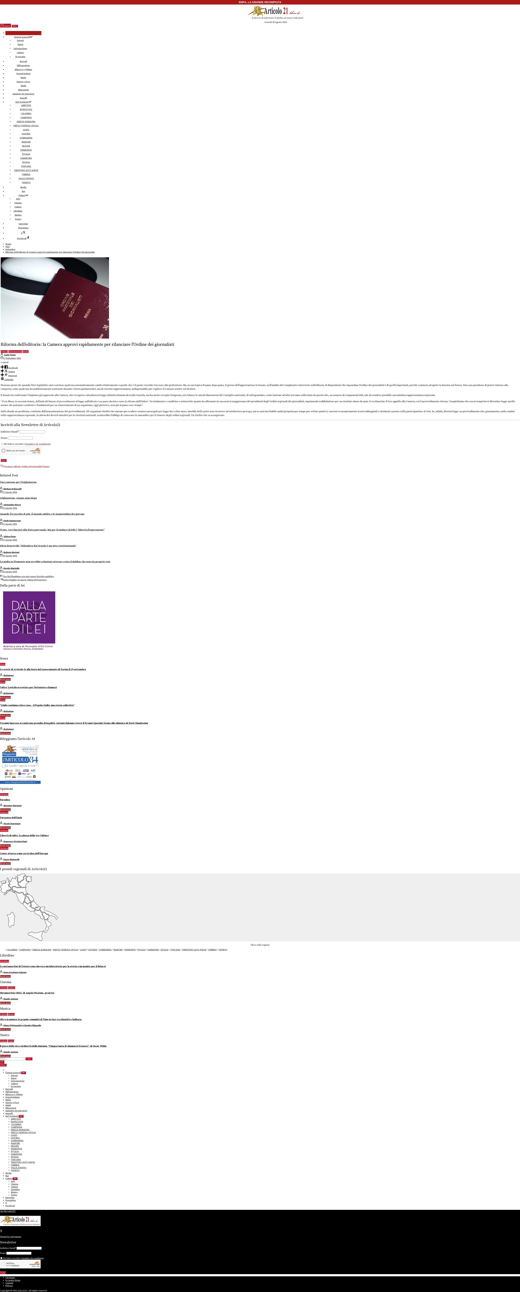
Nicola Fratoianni (11, 823)
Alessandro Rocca (12, 504)
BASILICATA (26, 109)
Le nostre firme (12, 1280)
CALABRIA (26, 113)
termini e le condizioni (38, 444)
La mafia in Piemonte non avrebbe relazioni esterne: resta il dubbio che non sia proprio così (55, 561)
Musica (18, 215)
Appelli (23, 98)
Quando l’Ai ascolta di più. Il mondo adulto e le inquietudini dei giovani (42, 514)
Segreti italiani (23, 73)
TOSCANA (26, 166)
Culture (20, 52)
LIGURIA (26, 134)
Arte (18, 198)
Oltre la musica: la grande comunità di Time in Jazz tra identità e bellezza (41, 1019)
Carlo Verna (9, 355)
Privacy (9, 1285)
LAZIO (26, 129)
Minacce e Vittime (23, 69)
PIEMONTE (26, 150)
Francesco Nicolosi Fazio (15, 841)
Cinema (18, 203)
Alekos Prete (9, 536)
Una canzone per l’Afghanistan (18, 482)
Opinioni (4, 794)
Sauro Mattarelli (11, 859)
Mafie (23, 77)
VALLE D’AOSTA (26, 178)
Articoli (4, 351)
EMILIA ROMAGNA (26, 121)
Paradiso (5, 799)
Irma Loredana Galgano (14, 972)
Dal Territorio (22, 102)
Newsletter (23, 228)
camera (9, 466)
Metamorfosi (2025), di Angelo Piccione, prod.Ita (27, 993)
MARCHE (26, 142)
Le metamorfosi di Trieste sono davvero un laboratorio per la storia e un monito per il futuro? (53, 966)
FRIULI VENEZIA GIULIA (26, 125)
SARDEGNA (26, 158)
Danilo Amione (10, 999)
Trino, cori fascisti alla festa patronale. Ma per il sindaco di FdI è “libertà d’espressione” (52, 529)
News (2, 664)
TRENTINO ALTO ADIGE (26, 170)
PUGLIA (26, 154)
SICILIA (26, 162)
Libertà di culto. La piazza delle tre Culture (24, 835)
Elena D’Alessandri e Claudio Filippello (22, 1025)
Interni (20, 40)
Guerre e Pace (23, 81)
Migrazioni (23, 90)
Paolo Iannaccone (12, 520)
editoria (17, 466)
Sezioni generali (22, 37)
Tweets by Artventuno (10, 1236)
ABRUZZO (26, 105)
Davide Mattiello (11, 568)
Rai (23, 191)
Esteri (20, 44)
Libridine (18, 211)
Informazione (20, 48)
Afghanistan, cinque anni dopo (18, 498)
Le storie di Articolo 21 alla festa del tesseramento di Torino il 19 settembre (43, 669)
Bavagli (23, 61)
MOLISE (26, 146)
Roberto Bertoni (11, 552)
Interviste (23, 224)
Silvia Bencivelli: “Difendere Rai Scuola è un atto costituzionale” (38, 545)
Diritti (23, 85)
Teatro (18, 219)
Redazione (8, 675)
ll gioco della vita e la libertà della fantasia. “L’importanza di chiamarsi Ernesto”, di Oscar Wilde (53, 1046)
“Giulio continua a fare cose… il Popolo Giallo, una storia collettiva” (37, 705)
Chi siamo (10, 1277)
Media (23, 187)
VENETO (26, 182)
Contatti (9, 1283)
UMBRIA (26, 174)
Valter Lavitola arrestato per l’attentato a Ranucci (28, 687)
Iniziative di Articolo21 (23, 94)
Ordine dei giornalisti (31, 466)
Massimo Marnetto (12, 805)
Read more (5, 679)
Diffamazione (23, 65)
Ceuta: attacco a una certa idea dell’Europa (24, 853)
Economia (20, 56)
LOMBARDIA (26, 138)
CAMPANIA (26, 117)
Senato (46, 466)
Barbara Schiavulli (12, 489)
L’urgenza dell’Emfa (11, 817)
